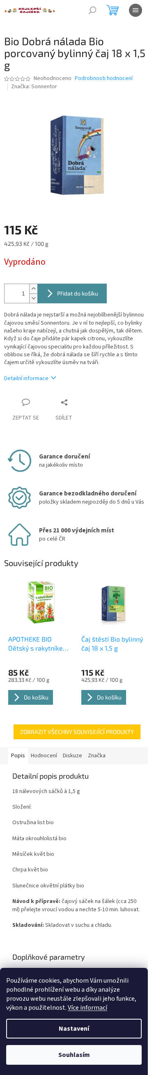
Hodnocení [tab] (44, 756)
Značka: (34, 87)
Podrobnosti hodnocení (104, 79)
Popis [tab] (18, 756)
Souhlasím (74, 1054)
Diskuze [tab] (72, 756)
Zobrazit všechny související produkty (77, 731)
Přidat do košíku (77, 293)
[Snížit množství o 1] (33, 298)
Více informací (87, 1007)
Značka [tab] (97, 756)
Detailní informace (26, 378)
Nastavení (74, 1028)
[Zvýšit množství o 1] (33, 288)
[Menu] (135, 10)
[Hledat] (92, 10)
